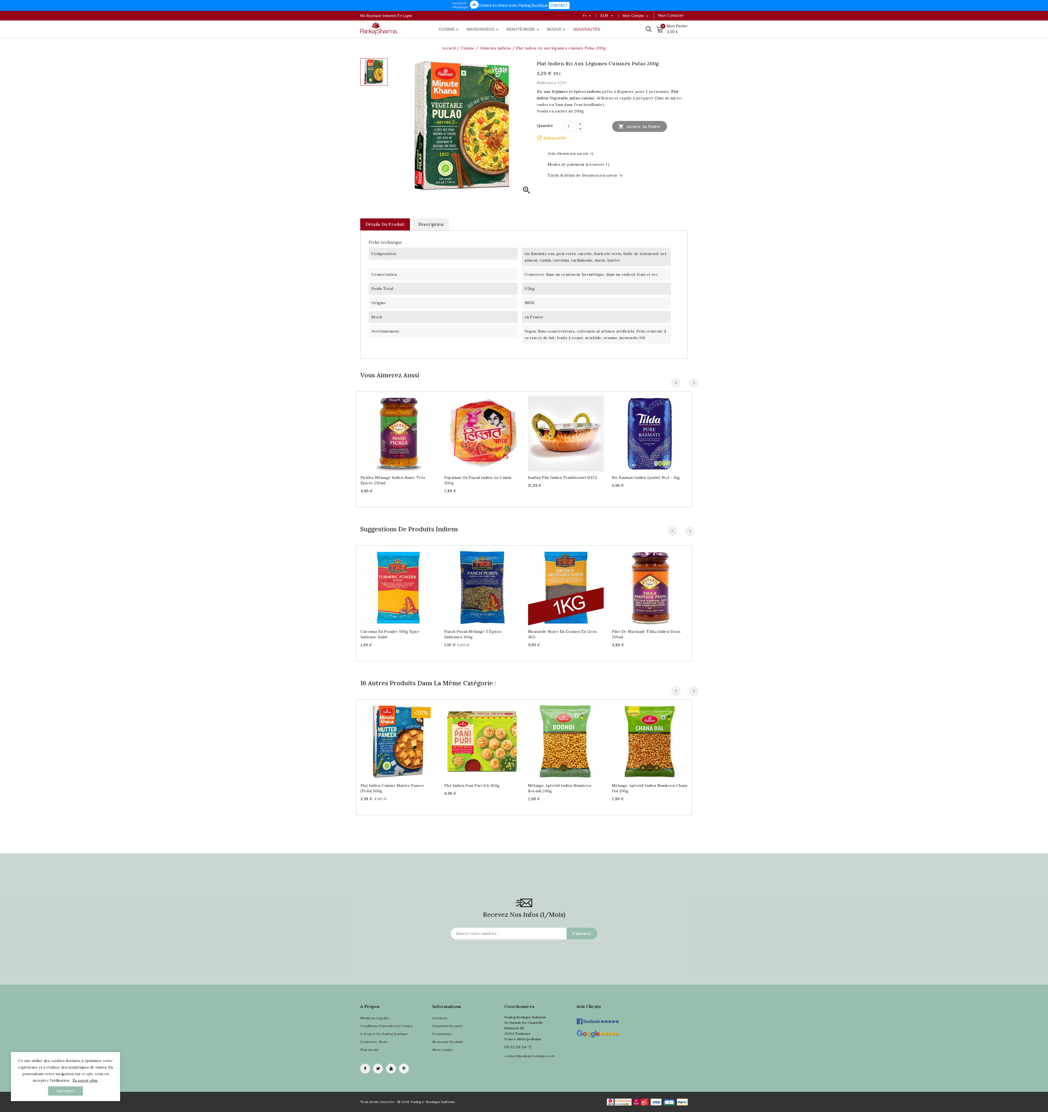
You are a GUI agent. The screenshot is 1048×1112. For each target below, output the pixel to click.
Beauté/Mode (523, 29)
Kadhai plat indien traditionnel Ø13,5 (562, 477)
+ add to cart (393, 431)
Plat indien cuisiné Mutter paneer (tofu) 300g (392, 788)
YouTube (391, 1069)
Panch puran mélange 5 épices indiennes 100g (473, 634)
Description (430, 224)
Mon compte (442, 1050)
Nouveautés (586, 29)
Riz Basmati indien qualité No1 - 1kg (646, 477)
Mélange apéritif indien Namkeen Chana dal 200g (649, 788)
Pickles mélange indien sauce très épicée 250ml (393, 480)
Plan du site (369, 1050)
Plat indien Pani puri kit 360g (471, 785)
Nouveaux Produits (447, 1042)
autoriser (65, 1090)
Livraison (440, 1018)
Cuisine (449, 29)
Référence (546, 82)
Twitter (378, 1069)
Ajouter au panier (639, 126)
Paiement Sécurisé (447, 1026)
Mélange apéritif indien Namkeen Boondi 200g (559, 788)
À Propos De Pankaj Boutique (384, 1034)
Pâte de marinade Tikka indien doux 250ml (646, 634)
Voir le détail (404, 431)
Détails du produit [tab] (385, 224)
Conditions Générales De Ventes (386, 1026)
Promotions (442, 1034)
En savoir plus (85, 1080)
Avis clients (588, 1006)
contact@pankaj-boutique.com (529, 1056)
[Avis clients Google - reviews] (597, 1033)
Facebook (365, 1069)
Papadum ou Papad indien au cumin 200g (477, 480)
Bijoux (556, 29)
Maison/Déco (483, 29)
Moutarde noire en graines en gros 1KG (562, 634)
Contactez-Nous (373, 1042)
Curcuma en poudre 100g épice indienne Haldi (390, 634)
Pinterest (404, 1069)
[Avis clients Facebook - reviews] (597, 1020)
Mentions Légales (374, 1018)
